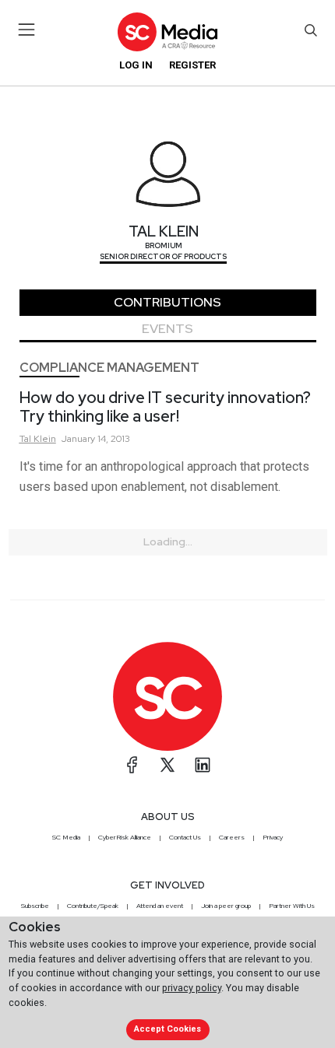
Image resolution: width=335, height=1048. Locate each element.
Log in (136, 65)
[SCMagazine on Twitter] (167, 764)
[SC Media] (167, 31)
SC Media (66, 837)
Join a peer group (226, 905)
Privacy (273, 837)
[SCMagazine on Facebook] (132, 764)
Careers (232, 837)
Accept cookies (167, 1029)
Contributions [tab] (167, 302)
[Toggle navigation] (27, 30)
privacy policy (191, 988)
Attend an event (159, 905)
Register (192, 65)
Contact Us (185, 837)
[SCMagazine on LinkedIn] (202, 764)
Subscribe (35, 905)
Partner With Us (292, 905)
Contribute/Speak (92, 905)
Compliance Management (109, 367)
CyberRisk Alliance (124, 837)
